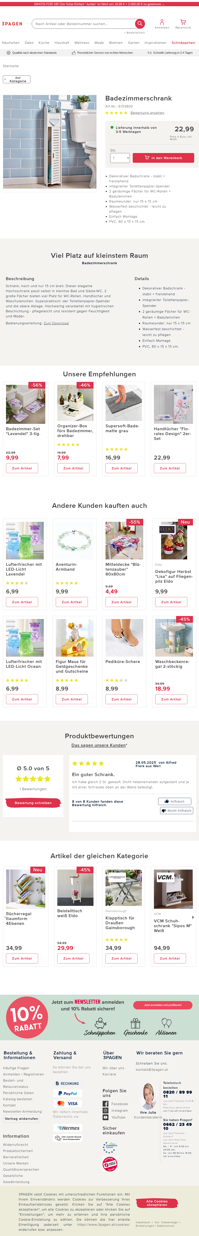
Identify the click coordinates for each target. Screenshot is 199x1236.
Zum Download (56, 323)
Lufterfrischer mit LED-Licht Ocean (24, 664)
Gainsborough (116, 911)
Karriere (109, 1074)
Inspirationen (156, 43)
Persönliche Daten (18, 1093)
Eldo (158, 565)
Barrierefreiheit (16, 1157)
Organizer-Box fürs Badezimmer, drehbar (75, 430)
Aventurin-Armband (66, 567)
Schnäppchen (183, 43)
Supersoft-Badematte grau (122, 428)
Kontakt (9, 1105)
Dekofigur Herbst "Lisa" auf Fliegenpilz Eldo (174, 576)
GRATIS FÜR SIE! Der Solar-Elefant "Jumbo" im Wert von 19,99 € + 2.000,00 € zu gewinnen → (99, 4)
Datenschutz (165, 1225)
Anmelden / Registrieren (23, 1074)
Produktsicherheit (18, 1151)
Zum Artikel (22, 468)
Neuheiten (11, 43)
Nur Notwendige (166, 1222)
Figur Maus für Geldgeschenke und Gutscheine (72, 666)
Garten (134, 43)
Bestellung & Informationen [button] (20, 1055)
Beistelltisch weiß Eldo (69, 913)
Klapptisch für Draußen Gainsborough (120, 923)
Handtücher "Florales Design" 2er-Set (172, 433)
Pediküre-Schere (123, 661)
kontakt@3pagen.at (152, 1069)
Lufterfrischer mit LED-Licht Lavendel (24, 569)
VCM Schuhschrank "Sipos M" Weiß (173, 925)
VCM (157, 914)
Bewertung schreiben (33, 803)
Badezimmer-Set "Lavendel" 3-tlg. (23, 431)
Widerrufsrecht (15, 1145)
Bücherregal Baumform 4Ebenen (18, 918)
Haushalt (62, 43)
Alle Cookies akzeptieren (157, 1203)
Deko (29, 43)
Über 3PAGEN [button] (112, 1055)
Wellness (81, 43)
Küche (44, 43)
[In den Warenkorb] (163, 150)
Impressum (143, 1222)
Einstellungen (145, 1225)
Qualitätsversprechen (21, 1169)
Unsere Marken (16, 1163)
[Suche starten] (140, 24)
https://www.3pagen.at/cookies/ (103, 1224)
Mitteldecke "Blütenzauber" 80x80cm (123, 569)
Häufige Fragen (16, 1068)
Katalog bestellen (17, 1099)
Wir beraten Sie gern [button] (159, 1053)
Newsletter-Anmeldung (22, 1111)
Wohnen (116, 43)
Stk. (113, 150)
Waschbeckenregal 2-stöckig (172, 664)
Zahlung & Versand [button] (65, 1055)
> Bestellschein (134, 32)
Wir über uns (113, 1068)
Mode (99, 43)
